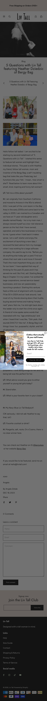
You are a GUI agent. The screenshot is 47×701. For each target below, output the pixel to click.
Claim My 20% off (35, 360)
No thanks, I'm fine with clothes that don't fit (35, 365)
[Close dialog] (45, 333)
